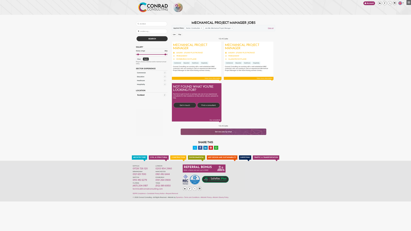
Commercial (151, 73)
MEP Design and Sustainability (222, 157)
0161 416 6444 (163, 174)
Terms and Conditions (191, 197)
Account (370, 3)
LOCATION (140, 90)
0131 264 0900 (163, 180)
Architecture (139, 157)
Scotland (151, 95)
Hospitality (151, 84)
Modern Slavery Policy (220, 197)
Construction (178, 157)
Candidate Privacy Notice (156, 193)
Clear (139, 59)
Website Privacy (206, 197)
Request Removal (172, 193)
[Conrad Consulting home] (153, 7)
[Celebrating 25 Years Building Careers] (178, 7)
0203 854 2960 (164, 168)
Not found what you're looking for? (193, 88)
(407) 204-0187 (140, 185)
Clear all (270, 28)
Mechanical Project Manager (190, 47)
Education (151, 77)
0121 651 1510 (139, 174)
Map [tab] (179, 34)
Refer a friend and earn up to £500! (196, 170)
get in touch (185, 94)
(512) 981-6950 (163, 185)
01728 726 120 (140, 168)
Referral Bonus (198, 167)
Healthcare (151, 80)
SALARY (139, 47)
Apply (146, 59)
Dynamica (179, 197)
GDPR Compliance (139, 193)
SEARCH (152, 39)
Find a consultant (208, 105)
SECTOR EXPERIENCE (146, 68)
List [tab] (174, 34)
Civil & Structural (158, 157)
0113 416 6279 (140, 180)
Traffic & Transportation (266, 157)
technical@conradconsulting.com (148, 189)
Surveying (245, 157)
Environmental (196, 157)
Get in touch (185, 105)
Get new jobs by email (223, 132)
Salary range (152, 51)
